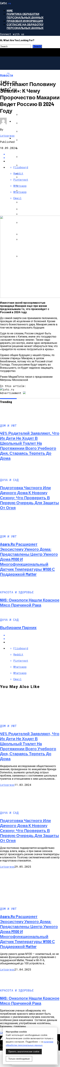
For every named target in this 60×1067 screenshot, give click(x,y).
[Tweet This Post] (33, 638)
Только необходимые (19, 1059)
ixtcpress (7, 135)
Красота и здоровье (28, 138)
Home (10, 10)
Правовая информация (25, 20)
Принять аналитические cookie (23, 1051)
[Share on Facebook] (33, 635)
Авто (16, 121)
